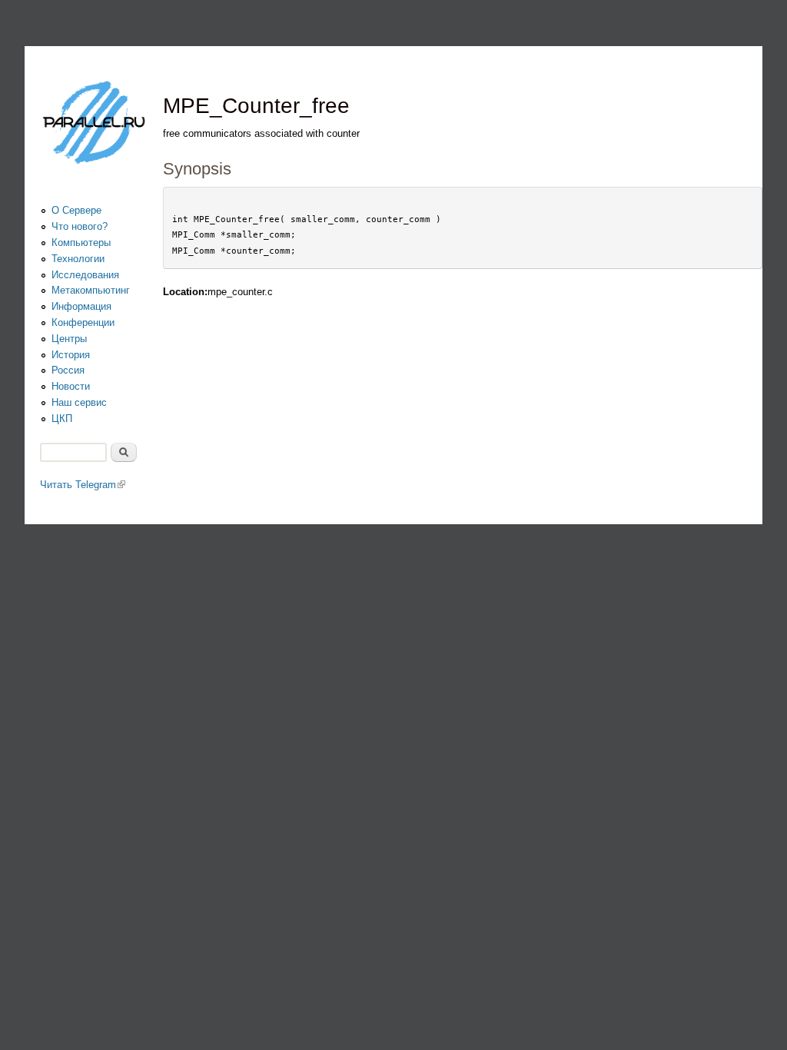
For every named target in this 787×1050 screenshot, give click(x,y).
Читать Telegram (82, 484)
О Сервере (76, 210)
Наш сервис (79, 402)
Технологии (78, 258)
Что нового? (79, 226)
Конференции (83, 322)
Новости (70, 386)
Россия (68, 370)
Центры (69, 338)
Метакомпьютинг (90, 290)
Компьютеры (81, 242)
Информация (81, 306)
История (70, 355)
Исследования (85, 275)
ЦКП (61, 418)
